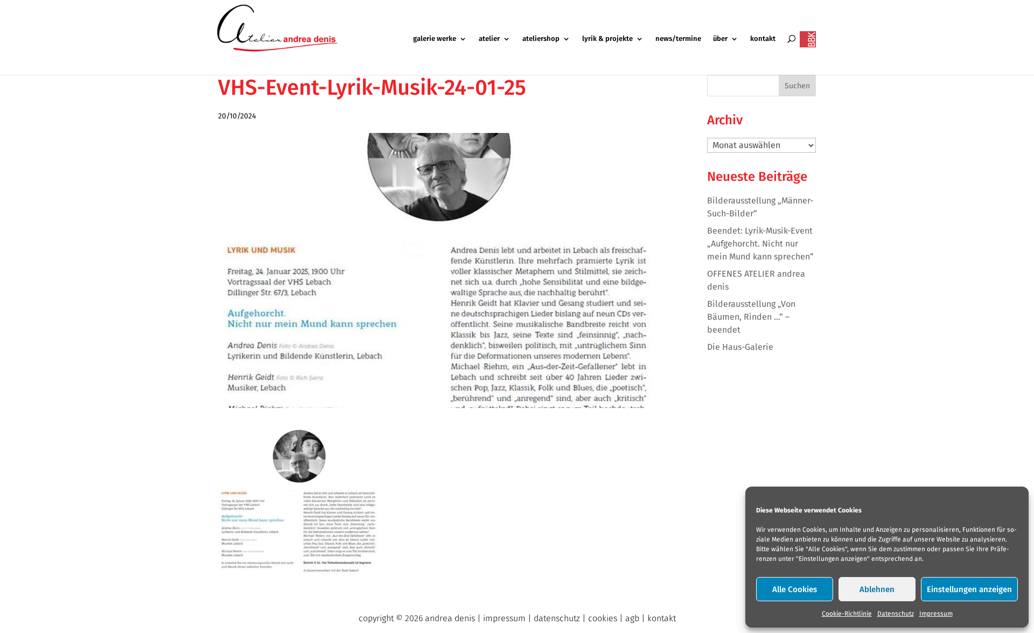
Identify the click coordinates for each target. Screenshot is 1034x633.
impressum (504, 618)
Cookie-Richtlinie (847, 613)
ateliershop (541, 39)
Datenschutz (895, 613)
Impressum (936, 613)
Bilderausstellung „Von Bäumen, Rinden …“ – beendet (751, 317)
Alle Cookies (794, 589)
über (720, 39)
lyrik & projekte (607, 39)
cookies (602, 618)
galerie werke (434, 39)
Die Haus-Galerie (740, 347)
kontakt (763, 39)
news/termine (678, 39)
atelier (489, 39)
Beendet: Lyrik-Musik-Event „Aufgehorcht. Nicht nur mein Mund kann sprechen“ (760, 244)
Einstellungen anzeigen (969, 589)
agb (632, 618)
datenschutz (557, 618)
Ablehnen (877, 589)
